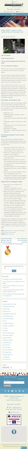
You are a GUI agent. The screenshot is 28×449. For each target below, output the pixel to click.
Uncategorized (6, 357)
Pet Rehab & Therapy (8, 323)
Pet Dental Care (6, 311)
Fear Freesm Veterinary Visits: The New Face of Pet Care (6, 240)
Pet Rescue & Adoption (8, 325)
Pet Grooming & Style (8, 316)
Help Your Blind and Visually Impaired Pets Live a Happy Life (13, 294)
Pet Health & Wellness (8, 318)
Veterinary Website (21, 444)
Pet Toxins (5, 330)
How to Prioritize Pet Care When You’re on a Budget (14, 282)
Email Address (7, 380)
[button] (14, 432)
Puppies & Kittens (7, 337)
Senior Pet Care (6, 345)
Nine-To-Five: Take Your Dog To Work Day (22, 240)
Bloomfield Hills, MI (9, 11)
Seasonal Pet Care (7, 342)
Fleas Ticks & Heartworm (9, 306)
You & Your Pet (6, 359)
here (23, 446)
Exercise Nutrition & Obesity (9, 304)
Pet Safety (5, 328)
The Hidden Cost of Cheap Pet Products (12, 279)
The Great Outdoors (7, 349)
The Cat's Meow (10, 234)
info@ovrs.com (20, 11)
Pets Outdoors (12, 232)
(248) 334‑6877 (14, 9)
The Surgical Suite (7, 352)
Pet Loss (5, 321)
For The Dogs (6, 309)
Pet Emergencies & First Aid (9, 313)
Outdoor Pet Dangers (19, 230)
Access (24, 447)
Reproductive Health (8, 340)
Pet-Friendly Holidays (8, 335)
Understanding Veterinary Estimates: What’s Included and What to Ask (13, 290)
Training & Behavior (8, 354)
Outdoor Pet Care (8, 230)
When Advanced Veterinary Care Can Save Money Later (13, 286)
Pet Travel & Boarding (8, 333)
